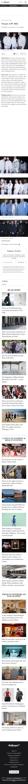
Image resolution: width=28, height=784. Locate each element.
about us (14, 751)
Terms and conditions (14, 755)
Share (5, 53)
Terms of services (18, 266)
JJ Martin (5, 27)
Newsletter (24, 53)
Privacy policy (14, 758)
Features (21, 27)
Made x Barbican (13, 5)
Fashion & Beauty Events (6, 20)
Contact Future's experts (14, 753)
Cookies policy (14, 760)
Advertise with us (14, 762)
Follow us (17, 53)
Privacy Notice (20, 267)
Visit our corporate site (17, 778)
